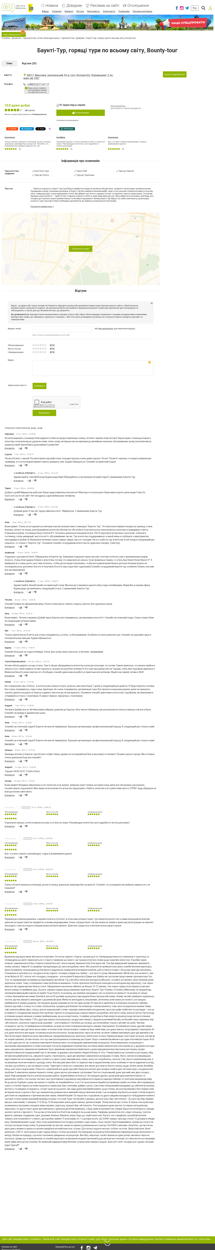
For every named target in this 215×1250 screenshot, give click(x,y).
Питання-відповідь (142, 11)
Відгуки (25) (29, 63)
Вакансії (69, 11)
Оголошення (138, 5)
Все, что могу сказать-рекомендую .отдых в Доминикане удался (127, 143)
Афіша (45, 11)
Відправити (44, 413)
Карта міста (109, 11)
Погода (80, 11)
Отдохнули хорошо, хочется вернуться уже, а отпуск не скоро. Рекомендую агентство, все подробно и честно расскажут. (80, 144)
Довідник (74, 5)
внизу (33, 428)
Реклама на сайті (104, 5)
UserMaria (60, 137)
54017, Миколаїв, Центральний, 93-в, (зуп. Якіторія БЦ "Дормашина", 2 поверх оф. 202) (68, 77)
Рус (195, 8)
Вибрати (41, 386)
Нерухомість (93, 11)
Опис (9, 63)
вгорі (40, 428)
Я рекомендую (82, 112)
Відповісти (9, 448)
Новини (51, 5)
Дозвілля (57, 11)
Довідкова (124, 11)
